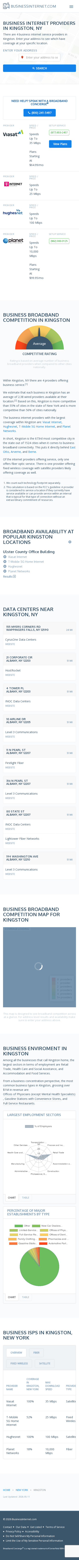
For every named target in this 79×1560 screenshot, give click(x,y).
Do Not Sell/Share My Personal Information (30, 1536)
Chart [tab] (12, 1197)
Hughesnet (10, 426)
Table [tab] (25, 1197)
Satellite (44, 1363)
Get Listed (36, 1527)
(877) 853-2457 (59, 132)
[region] (39, 967)
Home (6, 1490)
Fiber (36, 1352)
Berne (32, 452)
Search (41, 68)
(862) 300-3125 (59, 241)
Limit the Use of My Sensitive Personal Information (34, 1540)
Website (10, 644)
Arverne (16, 452)
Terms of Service (55, 1527)
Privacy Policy (13, 1531)
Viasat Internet (52, 422)
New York (22, 1490)
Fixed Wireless (19, 1363)
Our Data (21, 1527)
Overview (16, 1352)
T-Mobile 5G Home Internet (37, 426)
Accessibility (32, 1531)
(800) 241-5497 (41, 113)
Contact (7, 1527)
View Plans (60, 144)
